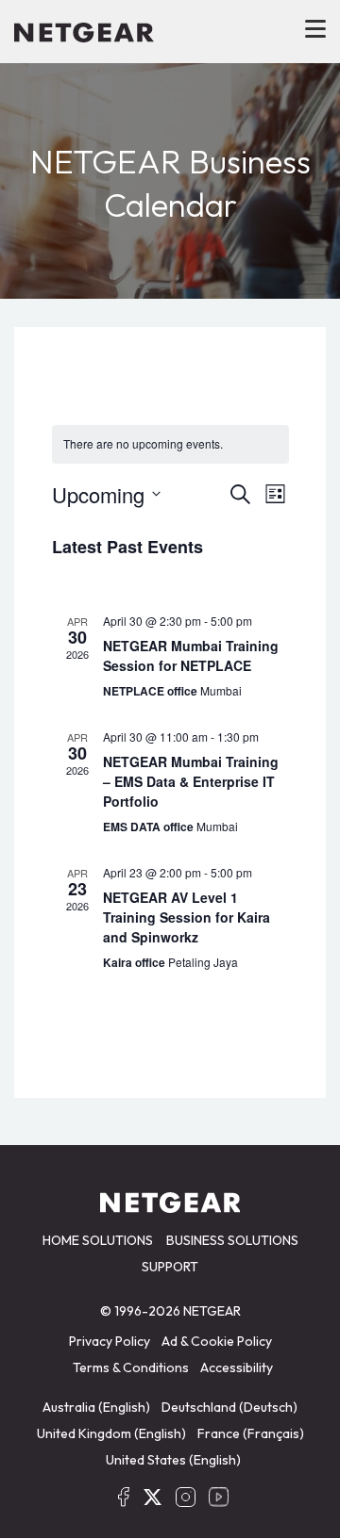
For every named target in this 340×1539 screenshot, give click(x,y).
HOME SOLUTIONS (97, 1240)
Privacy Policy (109, 1341)
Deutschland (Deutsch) (230, 1407)
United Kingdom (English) (111, 1433)
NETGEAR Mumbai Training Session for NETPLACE (191, 655)
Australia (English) (96, 1407)
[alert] (170, 444)
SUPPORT (170, 1266)
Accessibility (236, 1367)
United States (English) (173, 1459)
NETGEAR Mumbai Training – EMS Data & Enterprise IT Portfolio (191, 781)
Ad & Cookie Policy (217, 1341)
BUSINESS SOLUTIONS (232, 1240)
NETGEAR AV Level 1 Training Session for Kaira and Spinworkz (186, 917)
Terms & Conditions (131, 1367)
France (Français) (250, 1433)
